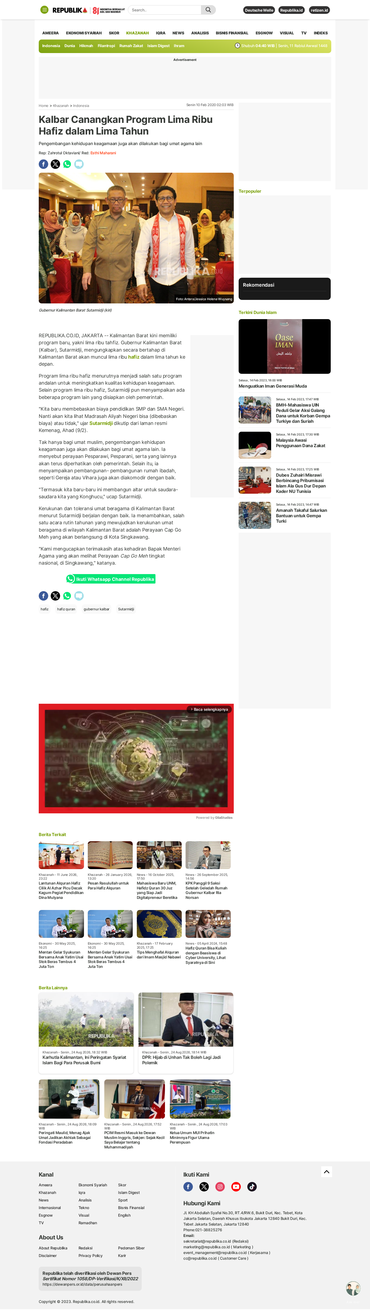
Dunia (69, 45)
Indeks (321, 33)
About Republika (53, 1248)
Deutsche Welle (259, 10)
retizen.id (319, 10)
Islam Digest (158, 45)
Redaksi (86, 1248)
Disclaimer (48, 1255)
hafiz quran (66, 609)
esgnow (264, 33)
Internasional (50, 1207)
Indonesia (51, 45)
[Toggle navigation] (44, 9)
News (44, 1200)
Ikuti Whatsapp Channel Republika (115, 579)
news (178, 33)
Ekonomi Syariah (84, 33)
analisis (200, 33)
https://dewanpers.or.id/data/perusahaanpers (82, 1284)
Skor (122, 1185)
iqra (160, 33)
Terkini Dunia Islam (258, 312)
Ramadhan (88, 1222)
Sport (123, 1200)
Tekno (84, 1207)
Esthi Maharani (103, 152)
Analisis (85, 1200)
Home (43, 105)
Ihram (179, 45)
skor (114, 33)
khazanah (137, 33)
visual (287, 33)
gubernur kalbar (96, 609)
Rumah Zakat (131, 45)
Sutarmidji (101, 423)
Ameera (45, 1185)
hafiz (134, 357)
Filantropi (106, 45)
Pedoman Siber (131, 1248)
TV (304, 33)
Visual (84, 1215)
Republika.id (291, 10)
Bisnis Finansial (232, 33)
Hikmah (86, 45)
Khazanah (61, 105)
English (124, 1215)
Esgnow (46, 1215)
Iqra (82, 1192)
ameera (50, 33)
